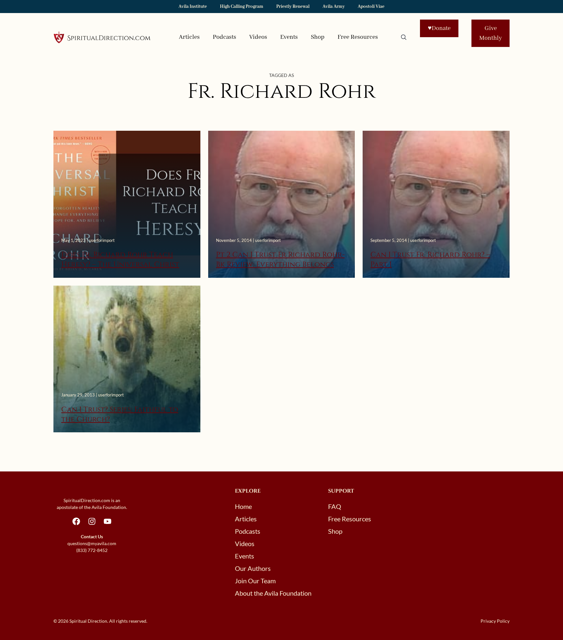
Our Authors (253, 568)
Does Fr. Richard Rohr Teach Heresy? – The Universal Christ (120, 259)
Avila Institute (193, 6)
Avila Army (334, 6)
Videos (258, 37)
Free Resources (358, 37)
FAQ (334, 506)
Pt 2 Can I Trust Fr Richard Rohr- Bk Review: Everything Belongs (280, 259)
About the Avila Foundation (273, 593)
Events (289, 37)
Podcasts (224, 37)
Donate (439, 28)
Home (243, 506)
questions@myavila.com (91, 543)
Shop (318, 37)
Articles (189, 37)
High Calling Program (241, 6)
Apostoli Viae (371, 6)
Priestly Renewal (293, 6)
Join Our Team (255, 581)
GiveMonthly (490, 33)
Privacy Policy (495, 621)
